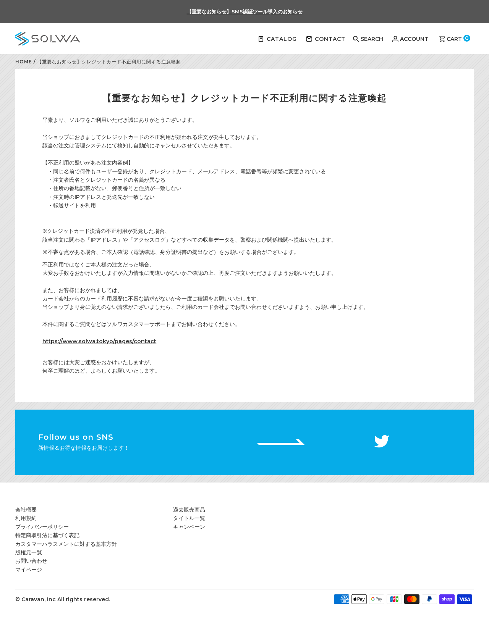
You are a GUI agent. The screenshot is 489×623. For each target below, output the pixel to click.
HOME (23, 62)
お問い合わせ (31, 560)
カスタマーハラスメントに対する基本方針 (66, 544)
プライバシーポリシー (42, 526)
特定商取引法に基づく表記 (47, 535)
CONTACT (330, 39)
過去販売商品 (189, 509)
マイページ (28, 569)
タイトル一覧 (189, 518)
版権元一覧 (28, 552)
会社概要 (26, 509)
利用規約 (26, 518)
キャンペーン (189, 526)
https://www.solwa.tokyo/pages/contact (99, 341)
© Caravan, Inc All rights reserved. (62, 599)
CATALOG (282, 39)
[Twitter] (381, 442)
